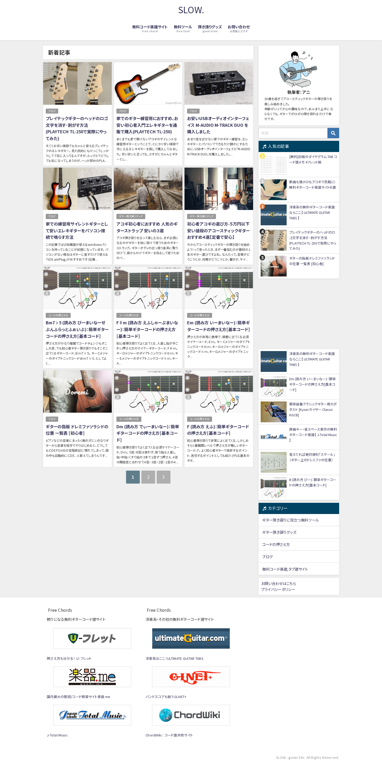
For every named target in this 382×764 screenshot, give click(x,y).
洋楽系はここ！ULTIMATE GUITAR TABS (174, 658)
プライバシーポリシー (278, 589)
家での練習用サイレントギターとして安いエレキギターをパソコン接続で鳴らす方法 (77, 230)
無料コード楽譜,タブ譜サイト (285, 569)
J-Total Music (57, 735)
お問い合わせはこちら (278, 583)
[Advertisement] (299, 313)
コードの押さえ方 (58, 315)
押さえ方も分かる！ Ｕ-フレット (69, 658)
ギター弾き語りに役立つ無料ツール (290, 520)
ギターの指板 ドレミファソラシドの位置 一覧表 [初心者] (77, 429)
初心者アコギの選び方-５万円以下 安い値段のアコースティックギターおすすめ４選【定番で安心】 (218, 230)
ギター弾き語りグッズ (131, 216)
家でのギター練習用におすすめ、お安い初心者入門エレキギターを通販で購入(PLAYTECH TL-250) (147, 125)
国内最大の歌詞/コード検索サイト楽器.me (78, 696)
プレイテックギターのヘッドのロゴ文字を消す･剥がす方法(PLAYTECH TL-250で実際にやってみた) (77, 128)
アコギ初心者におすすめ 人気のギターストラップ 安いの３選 (146, 227)
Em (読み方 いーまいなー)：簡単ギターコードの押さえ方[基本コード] (218, 325)
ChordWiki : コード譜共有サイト (169, 735)
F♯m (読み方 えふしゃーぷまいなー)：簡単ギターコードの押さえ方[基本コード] (147, 329)
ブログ (52, 111)
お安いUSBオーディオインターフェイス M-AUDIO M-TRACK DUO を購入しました (218, 125)
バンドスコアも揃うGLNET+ (166, 696)
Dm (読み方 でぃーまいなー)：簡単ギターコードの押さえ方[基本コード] (147, 433)
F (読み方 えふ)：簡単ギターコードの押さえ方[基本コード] (218, 429)
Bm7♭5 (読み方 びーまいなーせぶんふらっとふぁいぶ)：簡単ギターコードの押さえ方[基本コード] (77, 329)
